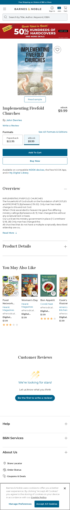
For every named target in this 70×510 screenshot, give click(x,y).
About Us (10, 452)
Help (6, 424)
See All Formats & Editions (53, 132)
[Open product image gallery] (35, 69)
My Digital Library (18, 172)
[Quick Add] (15, 293)
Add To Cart (35, 152)
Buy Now (35, 161)
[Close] (64, 488)
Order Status (14, 469)
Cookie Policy (39, 497)
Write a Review (11, 125)
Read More (8, 232)
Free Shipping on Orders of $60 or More (35, 2)
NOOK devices (36, 170)
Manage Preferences (20, 504)
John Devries (14, 120)
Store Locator (14, 463)
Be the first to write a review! (35, 397)
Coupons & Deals (16, 476)
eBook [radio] (31, 140)
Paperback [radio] (13, 140)
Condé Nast (46, 304)
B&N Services (13, 438)
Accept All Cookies (46, 504)
